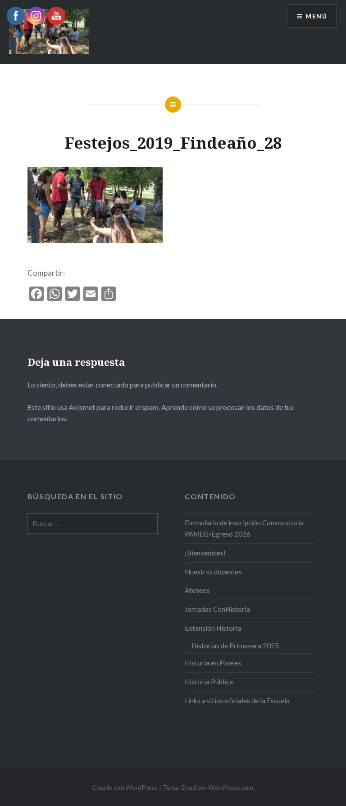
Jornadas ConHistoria (217, 609)
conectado (112, 384)
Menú (316, 16)
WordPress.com (230, 787)
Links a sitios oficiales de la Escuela (237, 701)
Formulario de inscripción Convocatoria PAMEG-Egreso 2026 (244, 528)
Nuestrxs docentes (213, 572)
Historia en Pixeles (213, 663)
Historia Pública (209, 682)
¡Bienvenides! (205, 553)
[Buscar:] (92, 523)
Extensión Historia (213, 628)
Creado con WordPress (125, 787)
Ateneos (197, 590)
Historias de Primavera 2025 (235, 646)
